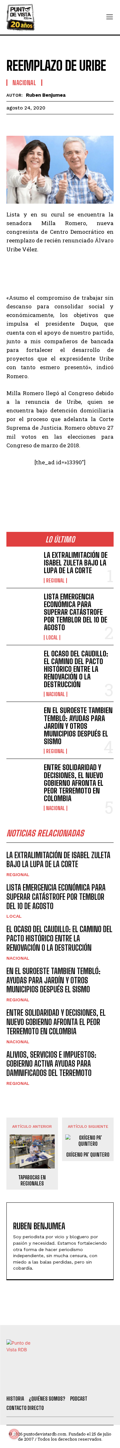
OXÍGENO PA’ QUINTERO (87, 1154)
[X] (27, 124)
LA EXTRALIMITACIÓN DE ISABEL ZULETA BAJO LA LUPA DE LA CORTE (76, 563)
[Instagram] (66, 1382)
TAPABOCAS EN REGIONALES (32, 1180)
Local (52, 637)
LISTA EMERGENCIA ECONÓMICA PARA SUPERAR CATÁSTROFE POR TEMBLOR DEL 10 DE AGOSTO (75, 612)
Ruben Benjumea (46, 95)
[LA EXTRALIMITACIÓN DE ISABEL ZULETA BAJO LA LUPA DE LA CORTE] (22, 565)
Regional (55, 580)
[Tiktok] (48, 1382)
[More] (86, 124)
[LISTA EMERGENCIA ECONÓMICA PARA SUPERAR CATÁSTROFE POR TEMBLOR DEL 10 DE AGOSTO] (22, 607)
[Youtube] (83, 1382)
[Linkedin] (42, 124)
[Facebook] (12, 124)
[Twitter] (31, 1382)
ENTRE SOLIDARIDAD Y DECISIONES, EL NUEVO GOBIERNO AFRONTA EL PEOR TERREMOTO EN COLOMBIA (73, 783)
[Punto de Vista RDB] (20, 17)
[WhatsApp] (57, 124)
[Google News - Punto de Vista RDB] (60, 489)
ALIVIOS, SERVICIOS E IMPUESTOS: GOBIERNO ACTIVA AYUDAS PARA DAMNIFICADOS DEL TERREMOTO (51, 1064)
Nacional (24, 82)
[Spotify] (100, 1382)
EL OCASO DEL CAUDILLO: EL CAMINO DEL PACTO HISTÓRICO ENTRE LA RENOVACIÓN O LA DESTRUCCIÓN (76, 669)
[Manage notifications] (14, 1434)
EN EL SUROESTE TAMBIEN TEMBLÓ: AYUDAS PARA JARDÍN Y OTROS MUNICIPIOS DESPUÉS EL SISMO (78, 726)
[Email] (71, 124)
